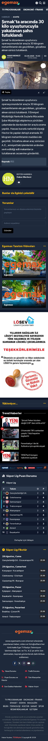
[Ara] (40, 3)
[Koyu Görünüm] (36, 3)
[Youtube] (28, 663)
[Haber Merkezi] (8, 179)
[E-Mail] (19, 183)
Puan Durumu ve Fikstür (10, 679)
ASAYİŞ (16, 17)
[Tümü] (44, 403)
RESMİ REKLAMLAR (19, 709)
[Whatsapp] (33, 663)
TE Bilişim (17, 737)
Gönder (8, 231)
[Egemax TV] (11, 3)
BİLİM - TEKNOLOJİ (11, 706)
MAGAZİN (32, 703)
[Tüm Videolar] (44, 246)
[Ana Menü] (44, 3)
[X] (19, 663)
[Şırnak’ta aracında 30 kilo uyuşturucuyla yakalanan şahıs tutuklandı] (24, 75)
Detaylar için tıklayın (24, 540)
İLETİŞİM (34, 709)
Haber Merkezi (24, 177)
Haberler (6, 17)
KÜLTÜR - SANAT (29, 706)
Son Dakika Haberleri (13, 687)
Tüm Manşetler (34, 677)
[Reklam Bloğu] (24, 355)
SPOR (41, 706)
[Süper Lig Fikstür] (44, 550)
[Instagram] (24, 663)
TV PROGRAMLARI (11, 10)
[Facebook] (15, 663)
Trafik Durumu (34, 671)
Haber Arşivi (33, 687)
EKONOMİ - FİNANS (33, 10)
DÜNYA (22, 703)
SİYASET (14, 703)
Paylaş (7, 92)
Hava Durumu (10, 671)
